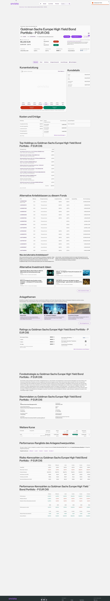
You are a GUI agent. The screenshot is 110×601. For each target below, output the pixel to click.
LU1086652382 (23, 214)
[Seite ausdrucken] (89, 33)
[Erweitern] (80, 36)
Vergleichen (76, 36)
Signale (87, 36)
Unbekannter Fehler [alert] (97, 2)
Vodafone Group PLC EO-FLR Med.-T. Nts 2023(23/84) (31, 168)
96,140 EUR (65, 434)
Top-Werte (82, 600)
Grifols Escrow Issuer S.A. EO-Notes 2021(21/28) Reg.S (31, 182)
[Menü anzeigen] (40, 4)
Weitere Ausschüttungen (59, 135)
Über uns (95, 600)
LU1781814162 (23, 231)
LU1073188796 (23, 227)
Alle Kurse (46, 62)
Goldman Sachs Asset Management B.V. (46, 36)
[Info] (89, 49)
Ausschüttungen (64, 62)
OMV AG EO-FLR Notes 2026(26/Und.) (28, 175)
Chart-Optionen (61, 71)
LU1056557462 (23, 218)
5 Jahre (45, 451)
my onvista (50, 3)
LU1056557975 (23, 234)
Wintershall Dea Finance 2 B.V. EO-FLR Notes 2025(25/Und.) (32, 158)
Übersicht (36, 62)
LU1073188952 (23, 237)
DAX (63, 600)
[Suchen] (70, 4)
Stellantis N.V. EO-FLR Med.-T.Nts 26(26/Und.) (29, 155)
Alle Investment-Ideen (83, 290)
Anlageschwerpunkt (54, 62)
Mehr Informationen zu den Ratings (81, 349)
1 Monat (31, 451)
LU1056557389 (23, 208)
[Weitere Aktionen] (89, 434)
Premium (57, 3)
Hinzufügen (66, 36)
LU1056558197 (23, 247)
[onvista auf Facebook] (41, 600)
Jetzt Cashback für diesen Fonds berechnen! (74, 41)
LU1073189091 (23, 250)
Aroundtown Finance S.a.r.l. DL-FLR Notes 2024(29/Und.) (32, 151)
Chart (41, 62)
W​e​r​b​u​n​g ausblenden (65, 15)
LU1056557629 (23, 221)
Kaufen (56, 45)
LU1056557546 (23, 224)
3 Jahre (40, 451)
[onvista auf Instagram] (46, 600)
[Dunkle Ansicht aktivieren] (16, 0)
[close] (108, 1)
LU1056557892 (23, 201)
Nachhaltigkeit (73, 62)
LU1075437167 (23, 240)
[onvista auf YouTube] (44, 600)
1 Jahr (36, 451)
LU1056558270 (23, 244)
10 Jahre (51, 451)
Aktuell (44, 3)
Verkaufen (56, 41)
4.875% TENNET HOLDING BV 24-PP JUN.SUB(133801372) (32, 172)
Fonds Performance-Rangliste (77, 447)
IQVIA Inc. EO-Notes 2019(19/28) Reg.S (28, 161)
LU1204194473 (23, 205)
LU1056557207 (23, 211)
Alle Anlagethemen (84, 323)
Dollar (72, 600)
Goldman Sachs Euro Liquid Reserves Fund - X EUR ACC (32, 165)
